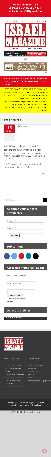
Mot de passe (14, 283)
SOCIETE (38, 156)
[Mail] (36, 256)
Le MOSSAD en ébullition (13, 382)
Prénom (11, 221)
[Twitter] (14, 256)
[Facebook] (7, 256)
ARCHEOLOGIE (9, 156)
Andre (9, 153)
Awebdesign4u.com (34, 405)
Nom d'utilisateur (16, 276)
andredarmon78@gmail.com (25, 11)
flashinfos (31, 156)
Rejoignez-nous (12, 301)
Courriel (11, 228)
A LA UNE (37, 153)
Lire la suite (41, 173)
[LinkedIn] (28, 256)
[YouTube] (21, 256)
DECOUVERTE (21, 156)
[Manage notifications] (44, 451)
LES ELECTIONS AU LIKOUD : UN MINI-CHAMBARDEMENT (14, 370)
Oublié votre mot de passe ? (17, 299)
